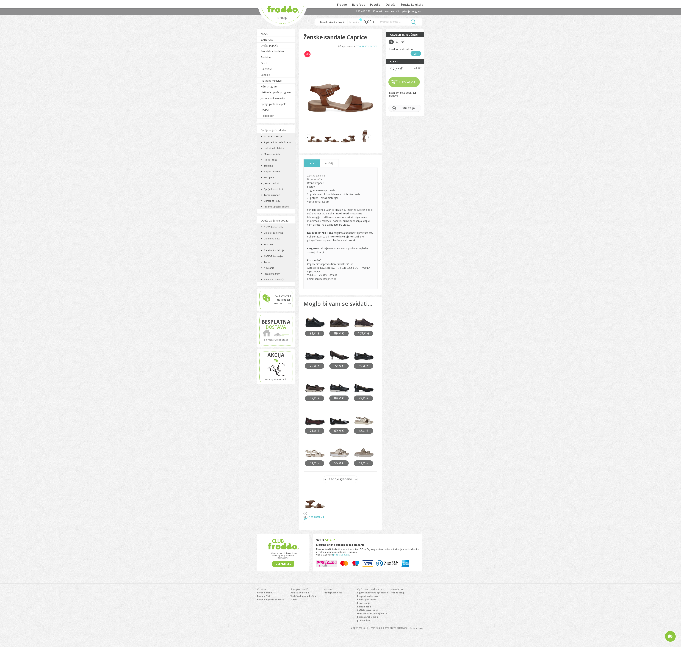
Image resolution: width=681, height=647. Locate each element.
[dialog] (340, 323)
